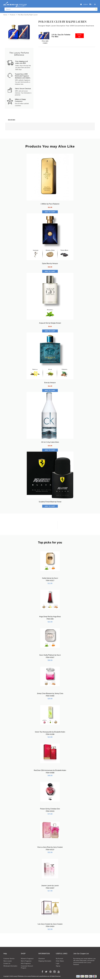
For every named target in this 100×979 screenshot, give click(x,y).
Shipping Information (44, 961)
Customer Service (8, 958)
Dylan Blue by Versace (50, 263)
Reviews (11, 120)
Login (57, 963)
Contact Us (6, 963)
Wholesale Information (10, 966)
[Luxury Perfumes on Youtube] (58, 972)
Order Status (60, 961)
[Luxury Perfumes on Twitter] (45, 972)
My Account (59, 958)
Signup (58, 966)
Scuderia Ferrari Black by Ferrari (50, 502)
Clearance (41, 958)
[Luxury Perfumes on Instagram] (54, 972)
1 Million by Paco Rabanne (50, 204)
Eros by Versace (50, 382)
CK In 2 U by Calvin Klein (50, 442)
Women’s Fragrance (27, 958)
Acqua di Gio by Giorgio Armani (50, 323)
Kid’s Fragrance (26, 963)
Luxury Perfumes (18, 976)
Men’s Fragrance (26, 961)
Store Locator (7, 961)
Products (12, 15)
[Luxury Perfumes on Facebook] (41, 972)
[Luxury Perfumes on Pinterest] (50, 972)
